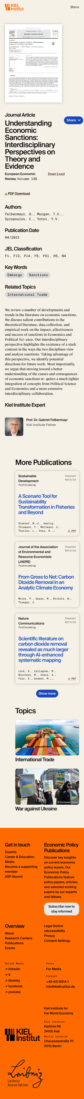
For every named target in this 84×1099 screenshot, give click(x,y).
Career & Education (19, 857)
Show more (47, 693)
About (9, 933)
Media (9, 862)
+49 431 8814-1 (57, 982)
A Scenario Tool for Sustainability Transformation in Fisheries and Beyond (46, 504)
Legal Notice (53, 926)
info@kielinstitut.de (60, 986)
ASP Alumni (14, 876)
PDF (73, 530)
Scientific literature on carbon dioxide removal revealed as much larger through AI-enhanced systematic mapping (43, 650)
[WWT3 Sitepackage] (20, 7)
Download (56, 174)
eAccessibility (54, 931)
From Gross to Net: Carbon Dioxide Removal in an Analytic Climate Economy (46, 582)
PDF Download (18, 193)
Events (10, 948)
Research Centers (18, 938)
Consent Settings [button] (57, 941)
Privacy (49, 936)
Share (71, 120)
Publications (14, 943)
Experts (11, 852)
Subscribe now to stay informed (62, 909)
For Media (53, 969)
